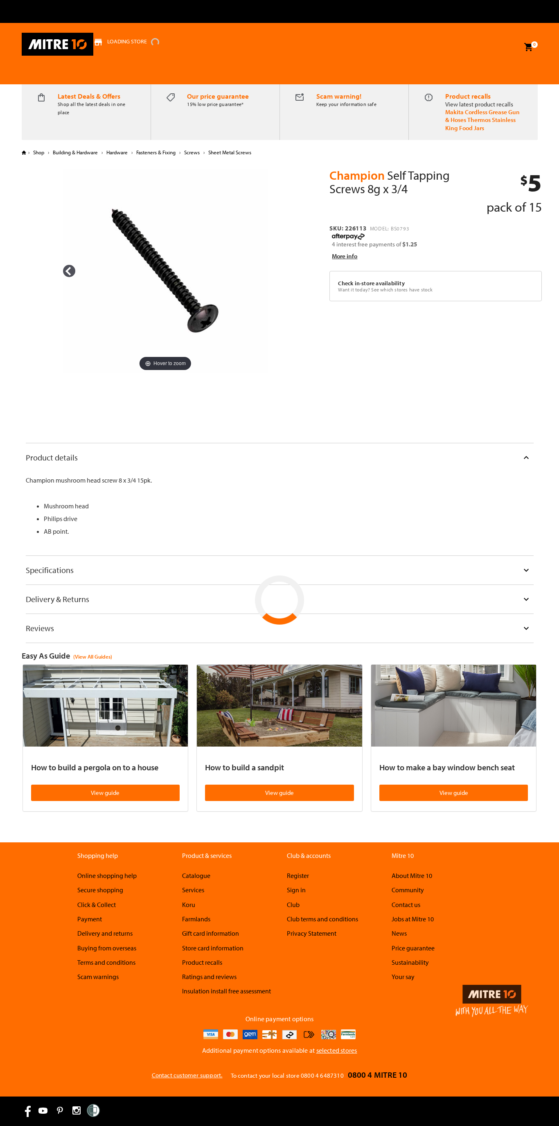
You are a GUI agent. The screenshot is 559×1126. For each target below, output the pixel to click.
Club (293, 904)
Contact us (406, 904)
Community (408, 890)
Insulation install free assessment (226, 991)
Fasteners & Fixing (156, 152)
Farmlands (196, 919)
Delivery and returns (105, 933)
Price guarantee (413, 948)
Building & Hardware (75, 152)
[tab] (280, 457)
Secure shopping (100, 890)
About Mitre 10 (412, 875)
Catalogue (196, 875)
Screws (192, 152)
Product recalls (468, 96)
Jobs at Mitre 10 (413, 919)
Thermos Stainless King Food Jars (480, 123)
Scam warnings (98, 977)
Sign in (296, 890)
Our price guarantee (218, 96)
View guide (105, 793)
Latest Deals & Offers (89, 96)
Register (298, 875)
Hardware (117, 152)
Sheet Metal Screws (229, 152)
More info (344, 256)
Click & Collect (96, 904)
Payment (89, 919)
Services (193, 890)
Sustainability (410, 962)
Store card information (212, 948)
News (399, 933)
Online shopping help (107, 875)
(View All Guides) (92, 656)
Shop (38, 152)
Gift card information (210, 933)
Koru (188, 904)
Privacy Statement (311, 933)
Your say (403, 977)
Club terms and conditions (322, 919)
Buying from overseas (106, 948)
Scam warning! (338, 96)
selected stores (336, 1050)
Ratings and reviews (209, 977)
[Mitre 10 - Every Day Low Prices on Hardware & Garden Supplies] (57, 44)
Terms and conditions (106, 962)
